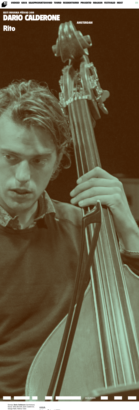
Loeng (7, 398)
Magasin (98, 3)
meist (120, 3)
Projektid (86, 3)
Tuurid (57, 3)
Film (34, 398)
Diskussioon (22, 398)
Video (104, 398)
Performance (64, 398)
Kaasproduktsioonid (40, 3)
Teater (76, 398)
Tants (48, 398)
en (136, 3)
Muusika (90, 398)
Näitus (132, 398)
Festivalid (109, 3)
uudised (15, 3)
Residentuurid (71, 3)
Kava (24, 3)
